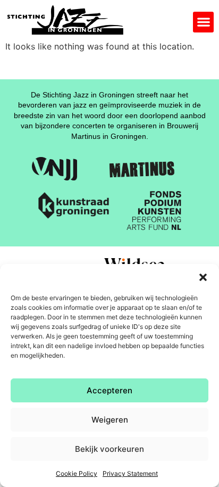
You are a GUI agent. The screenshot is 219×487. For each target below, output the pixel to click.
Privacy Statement (130, 473)
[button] (203, 277)
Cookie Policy (76, 473)
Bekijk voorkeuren (109, 449)
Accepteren (109, 390)
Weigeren (109, 420)
